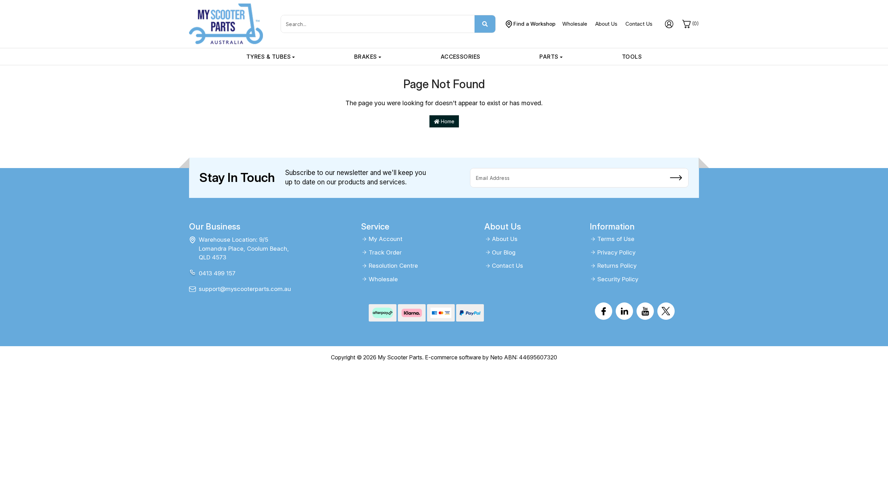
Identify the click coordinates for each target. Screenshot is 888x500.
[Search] (485, 24)
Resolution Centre (393, 265)
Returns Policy (617, 265)
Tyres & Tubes (268, 56)
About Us (606, 23)
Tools (632, 56)
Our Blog (503, 252)
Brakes (365, 56)
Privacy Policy (616, 252)
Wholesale (574, 23)
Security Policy (617, 279)
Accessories (460, 56)
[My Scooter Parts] (226, 23)
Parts (548, 56)
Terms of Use (615, 238)
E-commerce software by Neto (464, 357)
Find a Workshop (534, 23)
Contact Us (638, 23)
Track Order (385, 252)
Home (446, 121)
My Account (385, 238)
